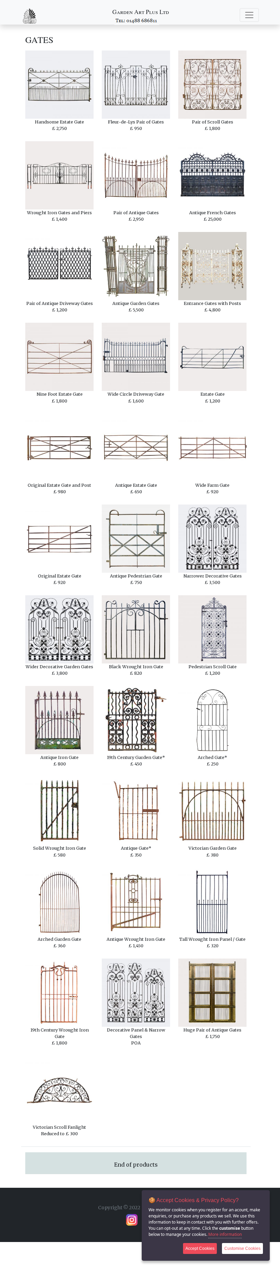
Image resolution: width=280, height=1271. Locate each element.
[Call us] (136, 20)
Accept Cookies (199, 1248)
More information (225, 1234)
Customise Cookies (242, 1248)
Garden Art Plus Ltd (140, 11)
